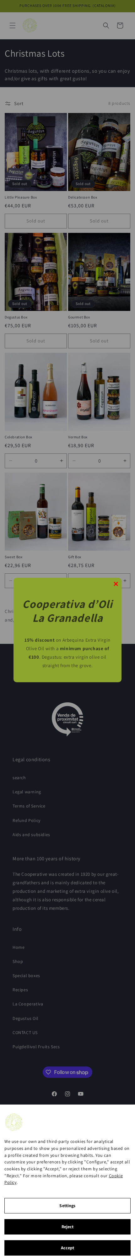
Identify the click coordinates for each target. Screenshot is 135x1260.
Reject (68, 1226)
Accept (67, 1248)
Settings (67, 1205)
